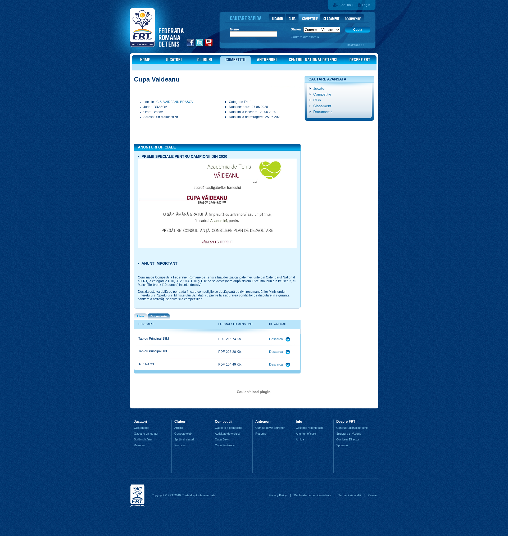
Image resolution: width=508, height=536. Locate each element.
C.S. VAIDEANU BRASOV (174, 102)
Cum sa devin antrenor (270, 427)
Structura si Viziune (348, 433)
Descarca (276, 339)
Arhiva (300, 439)
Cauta (357, 29)
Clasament (322, 106)
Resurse (139, 445)
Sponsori (342, 445)
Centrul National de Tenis (352, 427)
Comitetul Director (347, 439)
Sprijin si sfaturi (143, 439)
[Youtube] (209, 46)
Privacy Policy (278, 495)
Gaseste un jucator (146, 433)
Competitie (322, 94)
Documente (323, 112)
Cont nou (346, 5)
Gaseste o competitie (228, 427)
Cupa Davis (222, 439)
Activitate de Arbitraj (227, 433)
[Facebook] (191, 46)
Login (366, 5)
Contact (373, 495)
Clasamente (141, 427)
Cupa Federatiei (225, 445)
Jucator (319, 88)
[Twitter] (200, 46)
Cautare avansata (304, 37)
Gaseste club (183, 433)
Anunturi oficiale (306, 433)
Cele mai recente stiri (309, 427)
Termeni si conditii (349, 495)
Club (317, 100)
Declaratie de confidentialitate (312, 495)
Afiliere (178, 427)
